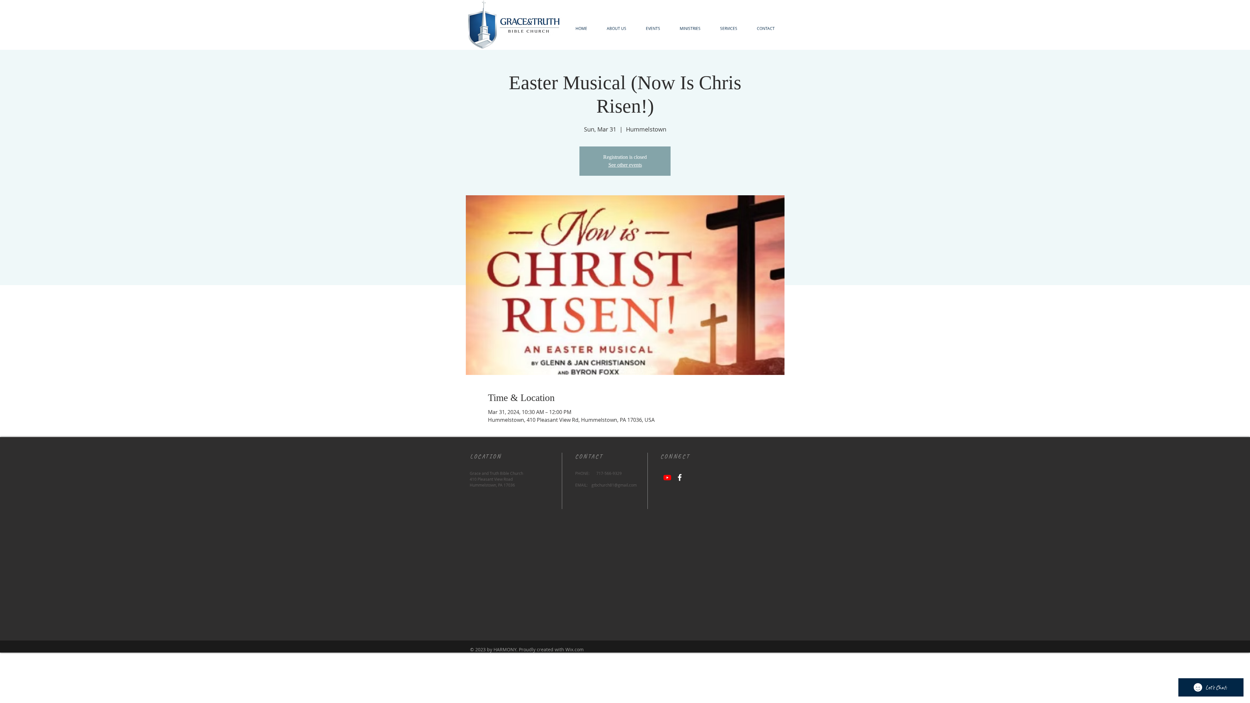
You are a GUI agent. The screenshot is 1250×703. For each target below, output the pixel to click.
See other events (625, 165)
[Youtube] (667, 477)
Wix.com (574, 649)
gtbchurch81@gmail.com (614, 485)
